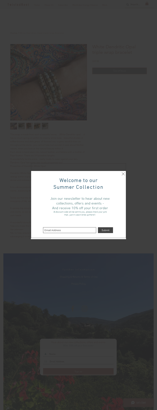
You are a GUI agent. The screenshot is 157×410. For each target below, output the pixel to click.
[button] (123, 173)
